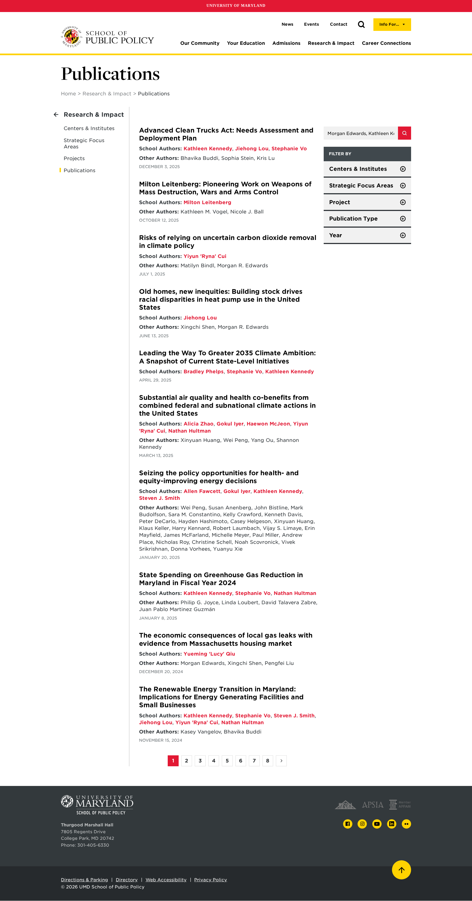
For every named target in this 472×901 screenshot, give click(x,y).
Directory (127, 879)
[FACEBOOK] (347, 824)
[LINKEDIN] (391, 824)
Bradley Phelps (204, 371)
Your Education (246, 43)
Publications (79, 170)
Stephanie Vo (289, 148)
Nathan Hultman (189, 431)
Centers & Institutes (89, 128)
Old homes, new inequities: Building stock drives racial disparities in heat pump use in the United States (220, 300)
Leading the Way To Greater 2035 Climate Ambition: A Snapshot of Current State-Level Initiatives (227, 357)
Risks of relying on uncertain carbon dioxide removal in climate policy (227, 242)
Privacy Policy (210, 879)
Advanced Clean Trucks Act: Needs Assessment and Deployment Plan (226, 134)
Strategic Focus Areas (84, 143)
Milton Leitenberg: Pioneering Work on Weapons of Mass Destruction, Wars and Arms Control (225, 188)
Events (311, 24)
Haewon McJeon (268, 424)
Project (339, 202)
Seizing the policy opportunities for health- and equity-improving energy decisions (219, 477)
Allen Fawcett (202, 491)
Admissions (286, 43)
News (287, 24)
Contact (338, 24)
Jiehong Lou (252, 148)
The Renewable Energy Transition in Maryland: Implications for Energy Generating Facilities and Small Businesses (221, 697)
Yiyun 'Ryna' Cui (205, 256)
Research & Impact (331, 43)
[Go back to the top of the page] (401, 869)
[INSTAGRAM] (362, 824)
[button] (361, 24)
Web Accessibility (166, 879)
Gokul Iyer (230, 424)
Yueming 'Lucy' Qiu (209, 654)
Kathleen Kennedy (208, 148)
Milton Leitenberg (207, 202)
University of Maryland (236, 6)
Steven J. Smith (159, 498)
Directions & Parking (84, 879)
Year (335, 235)
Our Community (200, 43)
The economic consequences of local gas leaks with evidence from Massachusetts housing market (225, 639)
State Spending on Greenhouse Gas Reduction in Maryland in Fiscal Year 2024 (221, 579)
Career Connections (386, 43)
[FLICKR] (406, 824)
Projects (74, 158)
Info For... (389, 24)
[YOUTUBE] (377, 824)
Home (68, 93)
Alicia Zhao (199, 424)
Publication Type (353, 218)
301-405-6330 (93, 845)
